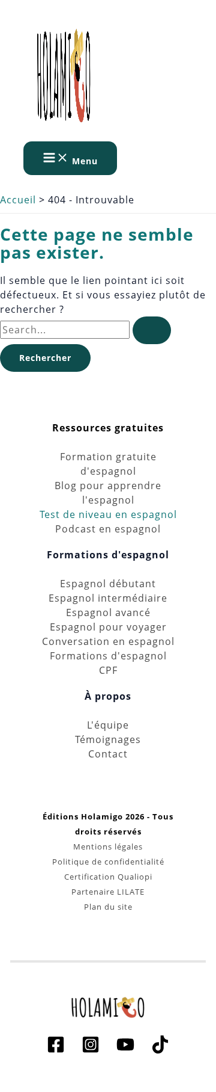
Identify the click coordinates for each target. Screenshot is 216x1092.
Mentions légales (108, 846)
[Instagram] (91, 1050)
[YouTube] (125, 1050)
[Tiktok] (160, 1050)
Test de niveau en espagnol (108, 514)
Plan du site (108, 906)
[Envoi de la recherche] (152, 330)
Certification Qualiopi (108, 876)
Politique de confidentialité (108, 861)
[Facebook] (56, 1050)
